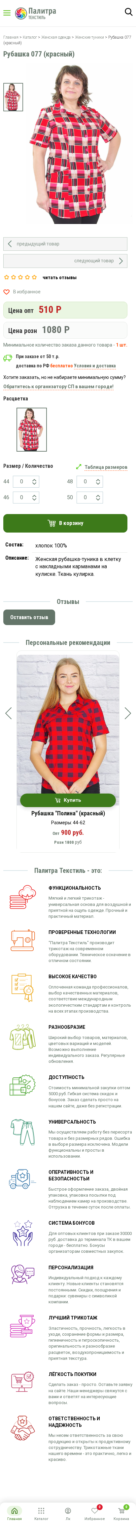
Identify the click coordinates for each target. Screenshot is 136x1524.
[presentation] (8, 713)
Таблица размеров (106, 467)
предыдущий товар (38, 243)
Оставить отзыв (29, 617)
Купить (72, 800)
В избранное (27, 291)
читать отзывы (60, 277)
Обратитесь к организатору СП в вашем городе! (58, 386)
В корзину (71, 523)
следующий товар (94, 260)
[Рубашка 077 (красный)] (32, 430)
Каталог (13, 13)
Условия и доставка (95, 365)
